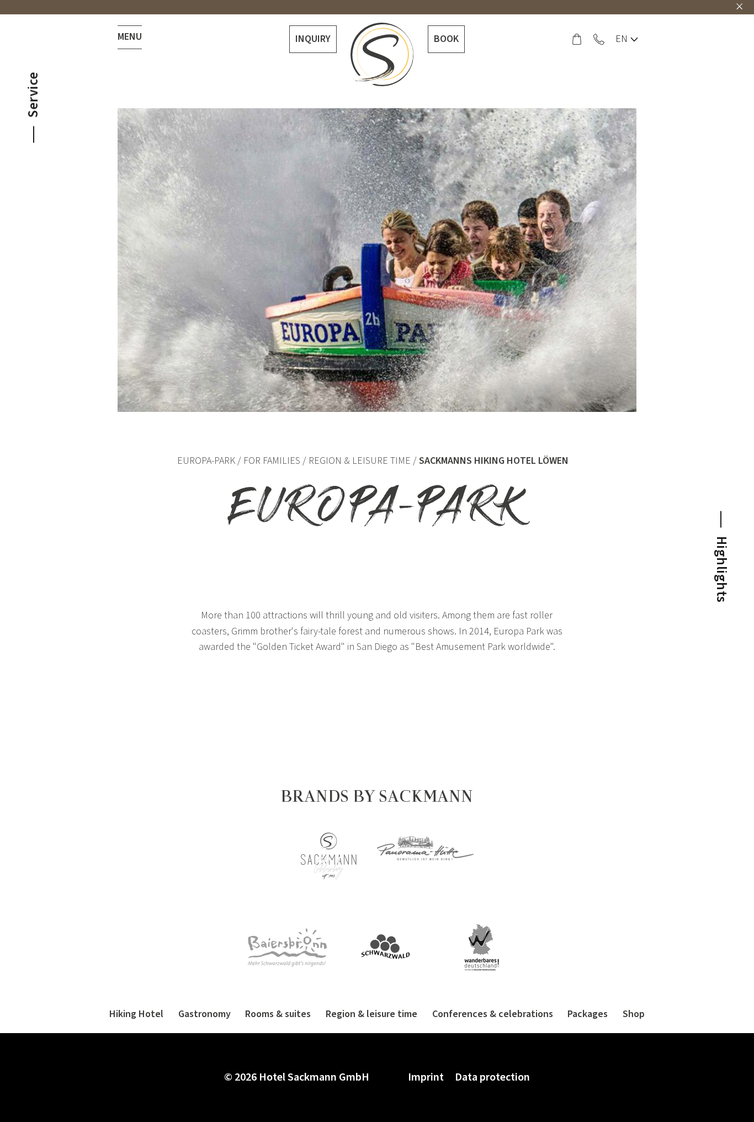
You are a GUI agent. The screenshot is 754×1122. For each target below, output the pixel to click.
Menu (130, 37)
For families (271, 461)
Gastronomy (204, 1014)
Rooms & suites (278, 1014)
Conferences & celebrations (492, 1014)
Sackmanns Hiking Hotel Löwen (494, 461)
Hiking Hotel (136, 1014)
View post (602, 612)
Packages (587, 1014)
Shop (634, 1014)
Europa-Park (206, 461)
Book (446, 39)
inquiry (313, 39)
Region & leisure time (360, 461)
